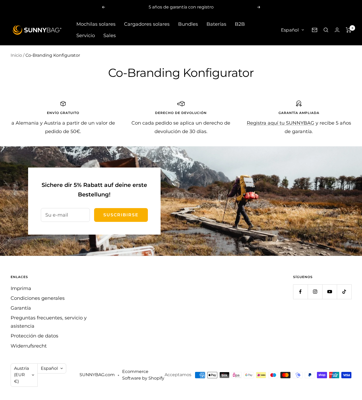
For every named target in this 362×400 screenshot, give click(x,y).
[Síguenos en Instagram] (315, 291)
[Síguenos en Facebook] (300, 291)
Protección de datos (34, 336)
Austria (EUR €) (21, 375)
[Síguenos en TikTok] (344, 291)
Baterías (216, 24)
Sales (109, 35)
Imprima (21, 288)
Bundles (188, 24)
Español (290, 29)
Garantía (21, 308)
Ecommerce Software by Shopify (143, 375)
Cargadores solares (147, 24)
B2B (240, 24)
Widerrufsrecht (29, 346)
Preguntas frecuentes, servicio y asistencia (49, 322)
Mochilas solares (96, 24)
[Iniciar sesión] (337, 30)
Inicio (16, 55)
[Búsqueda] (326, 30)
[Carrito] (348, 30)
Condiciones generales (38, 298)
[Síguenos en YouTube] (329, 291)
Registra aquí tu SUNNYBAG (280, 123)
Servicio (85, 35)
